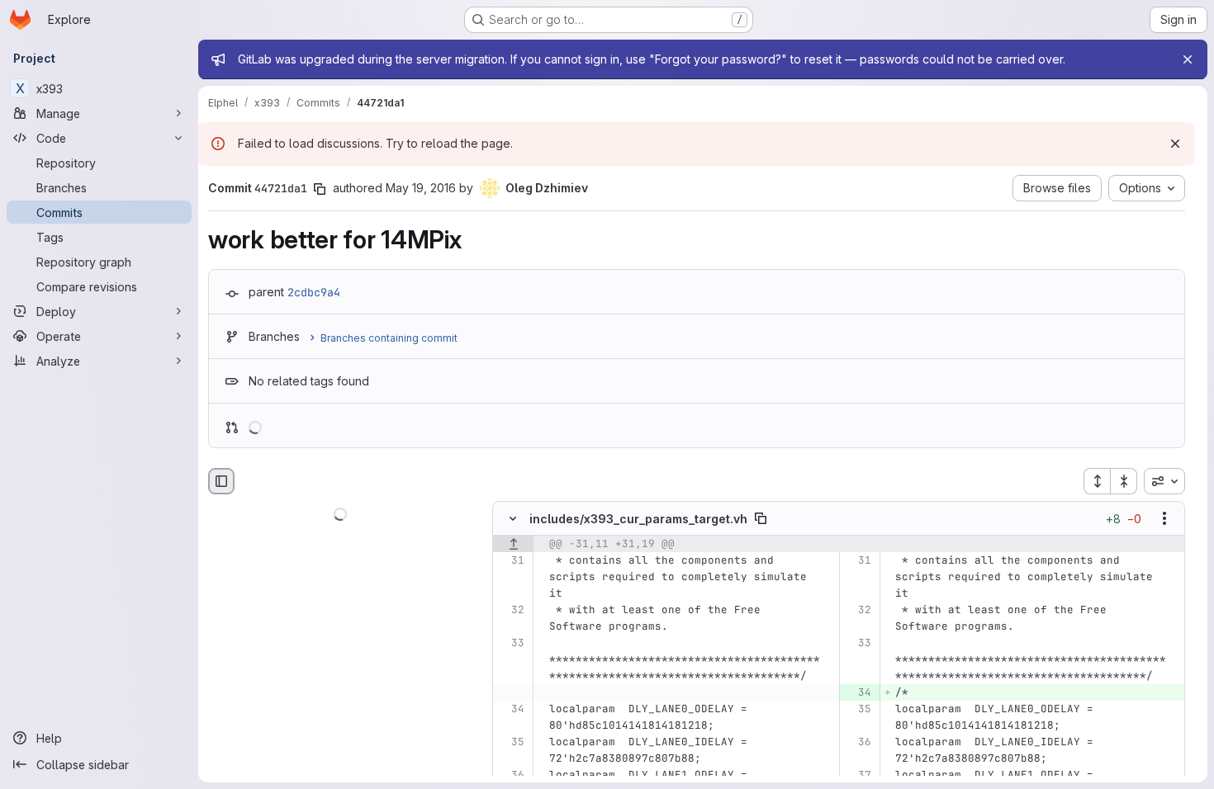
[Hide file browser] (221, 481)
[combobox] (1164, 481)
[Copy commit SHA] (320, 189)
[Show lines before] (513, 544)
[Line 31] (510, 561)
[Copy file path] (761, 519)
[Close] (1187, 59)
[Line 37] (857, 776)
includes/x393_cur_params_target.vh (638, 519)
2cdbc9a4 (313, 292)
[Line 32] (510, 610)
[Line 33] (510, 643)
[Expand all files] (1097, 481)
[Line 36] (857, 743)
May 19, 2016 (421, 188)
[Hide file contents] (513, 519)
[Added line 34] (857, 693)
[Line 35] (857, 710)
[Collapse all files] (1124, 481)
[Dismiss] (1175, 144)
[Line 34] (510, 710)
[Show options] (1164, 519)
